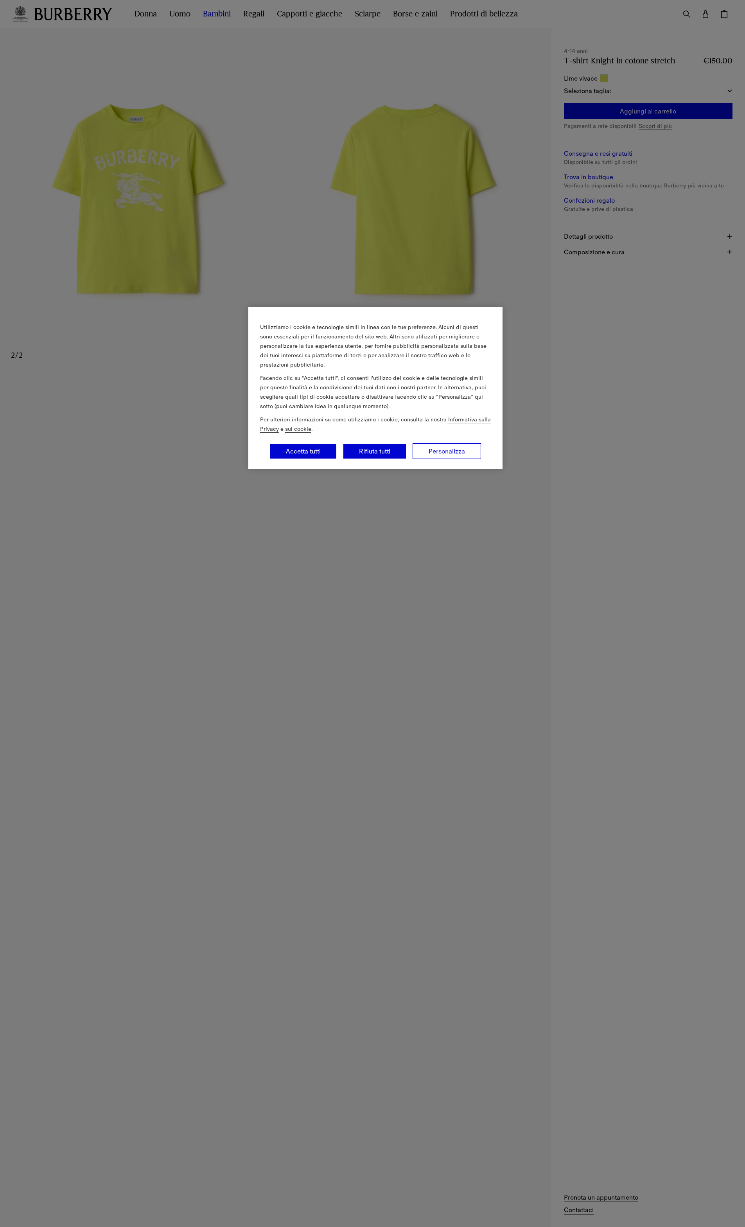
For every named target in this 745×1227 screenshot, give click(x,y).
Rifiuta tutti (374, 451)
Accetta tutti (303, 451)
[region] (375, 388)
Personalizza (447, 451)
